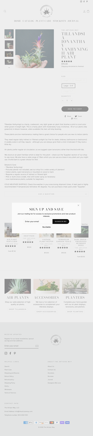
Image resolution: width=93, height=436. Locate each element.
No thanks (46, 227)
